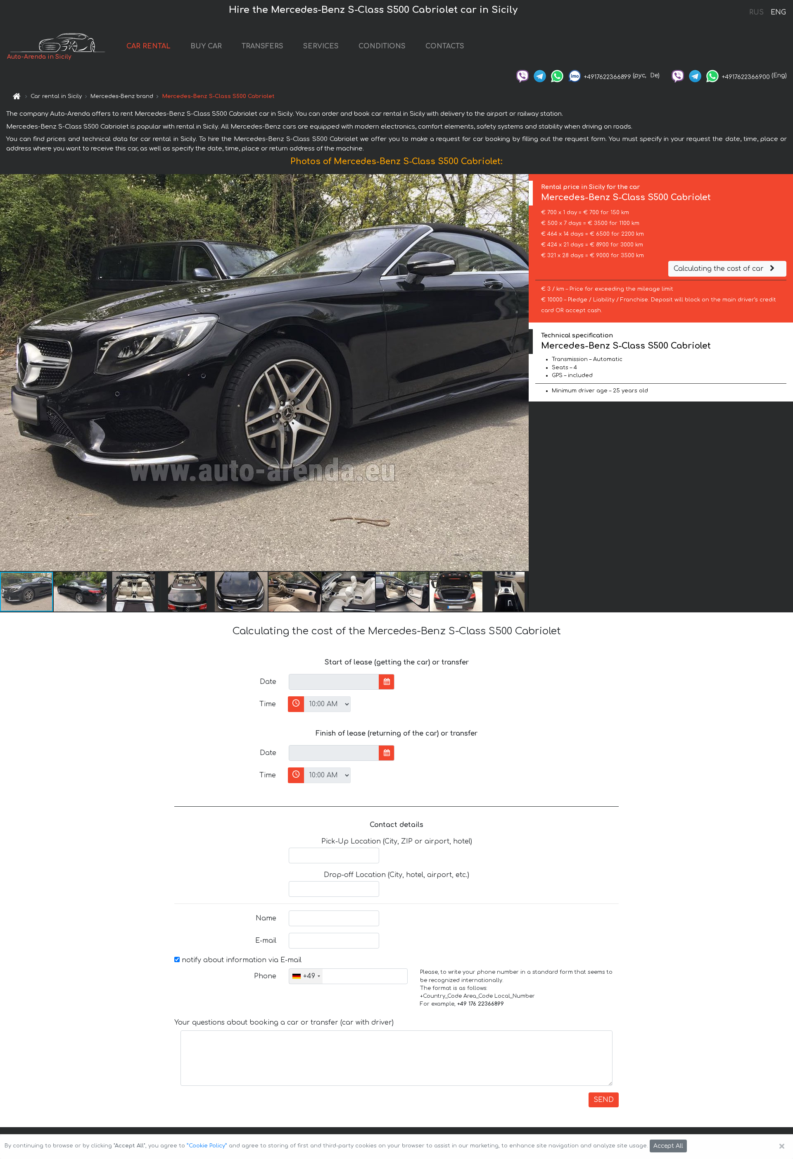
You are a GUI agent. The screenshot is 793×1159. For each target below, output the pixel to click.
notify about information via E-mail (241, 960)
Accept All (668, 1146)
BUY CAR (206, 46)
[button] (80, 591)
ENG (778, 12)
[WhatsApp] (557, 75)
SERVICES (321, 46)
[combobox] (306, 976)
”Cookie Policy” (207, 1146)
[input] (334, 682)
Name (266, 918)
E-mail (265, 940)
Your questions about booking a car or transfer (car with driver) (284, 1022)
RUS (756, 12)
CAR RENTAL (148, 46)
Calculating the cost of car (720, 268)
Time (267, 704)
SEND (604, 1100)
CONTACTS (444, 46)
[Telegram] (540, 75)
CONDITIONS (382, 46)
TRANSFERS (262, 46)
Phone (265, 976)
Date (268, 682)
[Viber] (522, 75)
